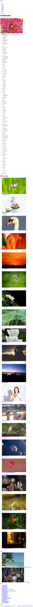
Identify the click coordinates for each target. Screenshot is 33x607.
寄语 (2, 10)
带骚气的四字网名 (4, 588)
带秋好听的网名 (4, 595)
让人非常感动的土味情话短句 (6, 287)
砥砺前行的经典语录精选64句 (6, 194)
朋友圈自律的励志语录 (5, 342)
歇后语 (3, 8)
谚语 (2, 9)
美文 (2, 4)
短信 (2, 7)
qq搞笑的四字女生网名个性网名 (6, 598)
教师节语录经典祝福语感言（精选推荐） (8, 529)
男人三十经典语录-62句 (5, 268)
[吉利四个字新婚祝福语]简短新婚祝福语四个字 (8, 472)
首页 (2, 3)
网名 (3, 13)
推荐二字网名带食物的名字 (6, 601)
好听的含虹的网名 (4, 599)
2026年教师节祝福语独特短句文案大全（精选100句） (9, 510)
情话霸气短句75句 (4, 213)
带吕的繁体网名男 (5, 176)
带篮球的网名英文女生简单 (6, 597)
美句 (2, 5)
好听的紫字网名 (4, 600)
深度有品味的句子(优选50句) (6, 230)
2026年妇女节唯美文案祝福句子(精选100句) (8, 548)
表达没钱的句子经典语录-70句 (6, 420)
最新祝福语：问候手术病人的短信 (7, 491)
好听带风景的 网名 (4, 590)
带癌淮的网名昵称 (5, 175)
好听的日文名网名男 (5, 587)
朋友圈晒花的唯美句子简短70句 (6, 361)
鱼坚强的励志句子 (4, 249)
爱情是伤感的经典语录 (5, 382)
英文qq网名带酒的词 (5, 592)
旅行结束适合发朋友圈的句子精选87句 (7, 401)
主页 (1, 13)
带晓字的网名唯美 (4, 593)
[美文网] (1, 0)
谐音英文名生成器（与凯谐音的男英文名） (8, 589)
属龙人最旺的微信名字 (5, 594)
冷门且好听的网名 (4, 586)
